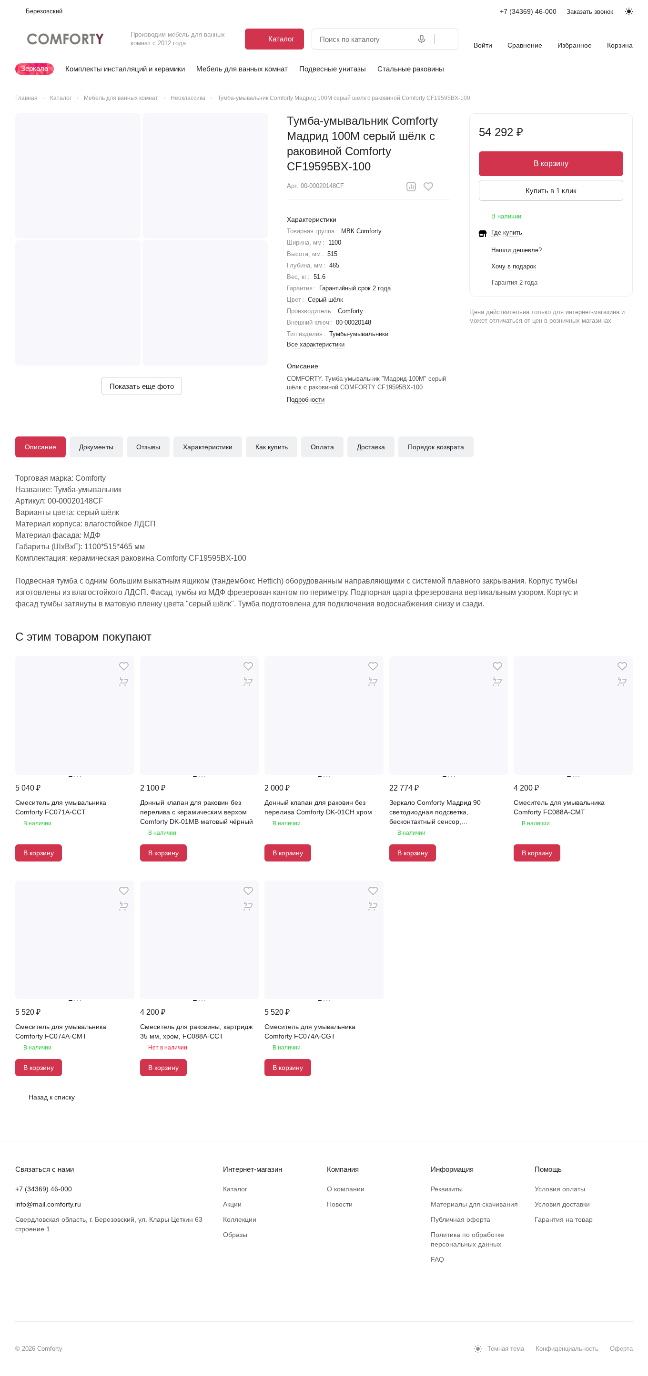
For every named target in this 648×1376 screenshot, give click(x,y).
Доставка (371, 447)
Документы (96, 447)
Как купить (271, 447)
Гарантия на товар (564, 1219)
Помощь (548, 1169)
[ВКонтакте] (21, 1292)
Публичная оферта (460, 1219)
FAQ (437, 1259)
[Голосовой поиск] (423, 39)
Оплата (322, 447)
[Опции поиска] (402, 39)
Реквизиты (447, 1189)
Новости (340, 1204)
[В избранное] (428, 186)
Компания (343, 1169)
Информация (452, 1169)
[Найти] (446, 39)
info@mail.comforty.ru (48, 1204)
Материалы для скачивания (474, 1204)
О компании (345, 1189)
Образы (235, 1234)
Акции (232, 1204)
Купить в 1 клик (551, 191)
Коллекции (239, 1219)
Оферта (621, 1348)
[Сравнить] (411, 186)
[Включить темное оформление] (629, 11)
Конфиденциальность (567, 1348)
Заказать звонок (590, 11)
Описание (40, 447)
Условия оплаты (560, 1189)
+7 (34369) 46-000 (528, 11)
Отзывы (148, 447)
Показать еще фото (142, 386)
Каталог (235, 1189)
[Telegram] (40, 1292)
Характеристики (208, 447)
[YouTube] (59, 1292)
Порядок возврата (436, 447)
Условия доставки (562, 1204)
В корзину (551, 163)
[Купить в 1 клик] (124, 681)
